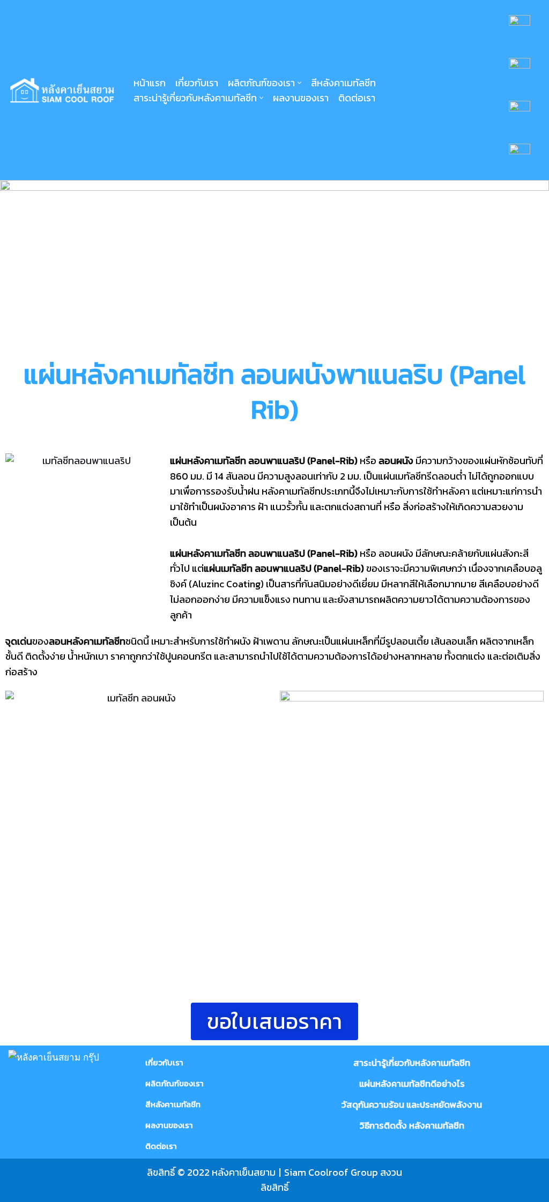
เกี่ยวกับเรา (196, 83)
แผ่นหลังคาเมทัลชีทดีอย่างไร (412, 1084)
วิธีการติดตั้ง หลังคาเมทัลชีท (412, 1125)
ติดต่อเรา (356, 98)
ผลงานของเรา (301, 98)
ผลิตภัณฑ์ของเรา (174, 1083)
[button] (299, 83)
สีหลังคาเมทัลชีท (343, 83)
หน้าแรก (149, 83)
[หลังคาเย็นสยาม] (61, 90)
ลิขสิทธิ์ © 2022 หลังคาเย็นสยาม (211, 1172)
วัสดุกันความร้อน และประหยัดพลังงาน (412, 1104)
